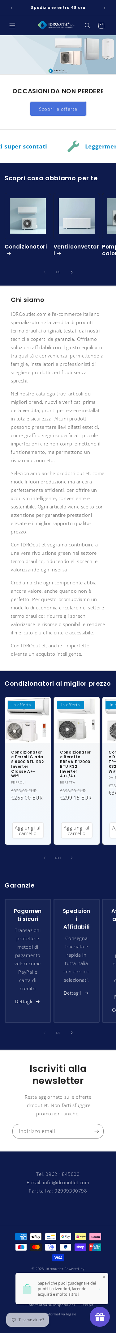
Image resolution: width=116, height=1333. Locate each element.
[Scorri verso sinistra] (44, 272)
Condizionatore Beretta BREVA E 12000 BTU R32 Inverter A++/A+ (75, 764)
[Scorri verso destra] (72, 272)
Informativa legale (60, 1314)
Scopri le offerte (58, 109)
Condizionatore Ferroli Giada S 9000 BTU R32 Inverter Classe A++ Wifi (27, 764)
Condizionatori (26, 246)
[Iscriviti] (96, 1131)
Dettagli (23, 1001)
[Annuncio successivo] (104, 8)
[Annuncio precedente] (11, 8)
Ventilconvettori (76, 250)
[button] (12, 25)
